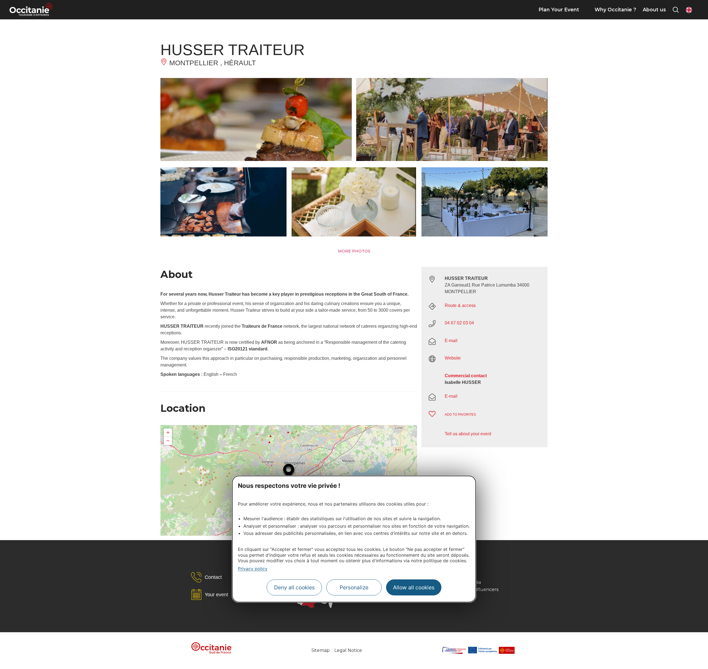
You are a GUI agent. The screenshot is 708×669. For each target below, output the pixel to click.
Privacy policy (252, 568)
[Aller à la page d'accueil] (31, 10)
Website (453, 358)
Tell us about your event (468, 433)
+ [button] (168, 432)
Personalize (354, 587)
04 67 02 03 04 (459, 323)
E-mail (451, 340)
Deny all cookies (294, 587)
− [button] (168, 440)
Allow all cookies (413, 587)
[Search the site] (676, 9)
